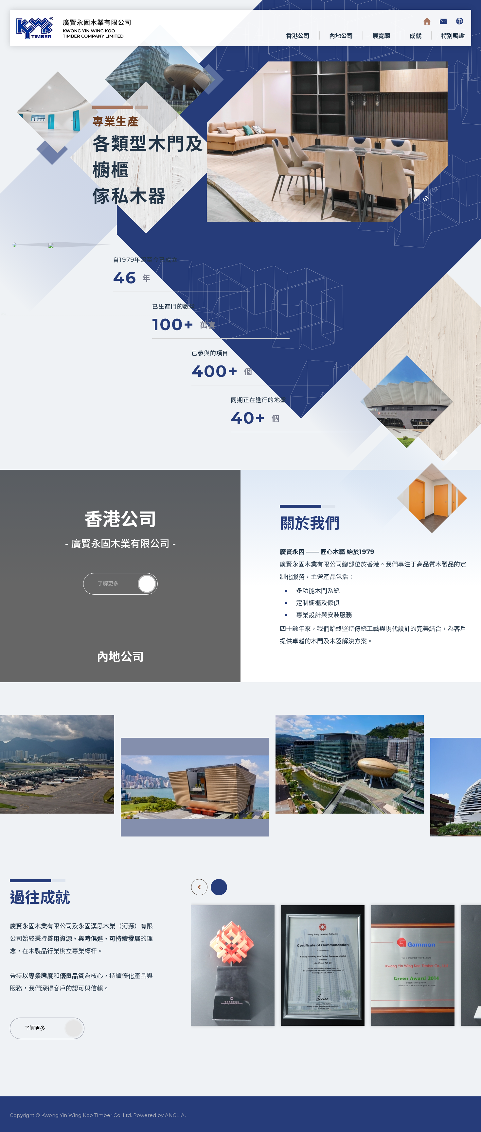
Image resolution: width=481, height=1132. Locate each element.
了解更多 (108, 584)
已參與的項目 (209, 353)
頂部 (428, 1092)
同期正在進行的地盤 (258, 400)
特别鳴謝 (453, 36)
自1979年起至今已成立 (145, 259)
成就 (415, 36)
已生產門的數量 (173, 306)
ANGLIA (175, 1115)
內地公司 (341, 36)
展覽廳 (381, 36)
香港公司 (298, 36)
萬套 (208, 325)
